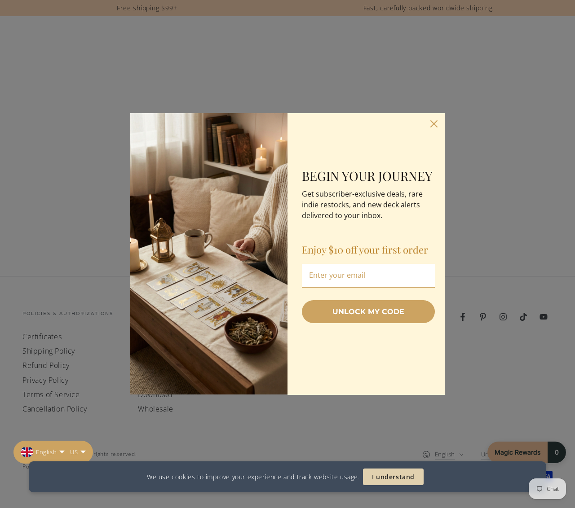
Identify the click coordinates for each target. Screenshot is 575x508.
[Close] (434, 124)
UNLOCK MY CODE (368, 311)
